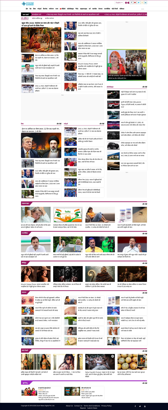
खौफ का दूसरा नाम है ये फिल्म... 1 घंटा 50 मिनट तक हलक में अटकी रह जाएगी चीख (66, 373)
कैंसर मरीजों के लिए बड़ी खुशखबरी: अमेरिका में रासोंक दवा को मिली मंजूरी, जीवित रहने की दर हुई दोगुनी (47, 300)
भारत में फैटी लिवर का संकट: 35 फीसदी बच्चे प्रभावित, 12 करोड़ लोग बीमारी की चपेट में (97, 226)
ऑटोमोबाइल (70, 9)
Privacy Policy (106, 406)
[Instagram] (142, 2)
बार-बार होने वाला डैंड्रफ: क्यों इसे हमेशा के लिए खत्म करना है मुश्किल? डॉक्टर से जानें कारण (35, 226)
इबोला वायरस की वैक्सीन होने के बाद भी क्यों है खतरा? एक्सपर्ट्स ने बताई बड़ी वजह (90, 339)
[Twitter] (138, 2)
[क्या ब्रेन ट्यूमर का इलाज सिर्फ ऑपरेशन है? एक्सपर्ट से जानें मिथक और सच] (28, 331)
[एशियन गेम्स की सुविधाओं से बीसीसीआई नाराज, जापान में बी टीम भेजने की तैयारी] (70, 192)
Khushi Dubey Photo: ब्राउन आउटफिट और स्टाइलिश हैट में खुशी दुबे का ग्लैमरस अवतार (90, 66)
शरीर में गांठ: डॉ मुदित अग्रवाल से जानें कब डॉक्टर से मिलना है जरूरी (133, 309)
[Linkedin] (145, 2)
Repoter (83, 408)
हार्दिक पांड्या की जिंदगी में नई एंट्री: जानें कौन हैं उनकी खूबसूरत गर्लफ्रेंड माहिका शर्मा (34, 373)
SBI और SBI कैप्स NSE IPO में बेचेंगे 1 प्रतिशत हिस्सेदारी (89, 34)
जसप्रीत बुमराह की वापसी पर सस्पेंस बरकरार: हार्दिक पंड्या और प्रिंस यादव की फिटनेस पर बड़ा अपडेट (89, 151)
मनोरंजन (51, 9)
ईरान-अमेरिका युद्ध (37, 18)
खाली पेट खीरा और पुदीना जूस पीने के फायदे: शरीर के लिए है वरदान (90, 319)
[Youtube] (134, 2)
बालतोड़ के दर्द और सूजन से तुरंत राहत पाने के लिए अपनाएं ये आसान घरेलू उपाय (90, 309)
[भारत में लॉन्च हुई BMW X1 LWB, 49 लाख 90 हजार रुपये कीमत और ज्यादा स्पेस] (113, 125)
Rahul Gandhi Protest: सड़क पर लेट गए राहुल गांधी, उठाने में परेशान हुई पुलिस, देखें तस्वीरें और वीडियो (100, 374)
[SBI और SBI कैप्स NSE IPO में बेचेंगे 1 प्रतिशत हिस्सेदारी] (70, 36)
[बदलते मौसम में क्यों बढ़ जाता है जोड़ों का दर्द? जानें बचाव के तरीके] (113, 331)
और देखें (59, 124)
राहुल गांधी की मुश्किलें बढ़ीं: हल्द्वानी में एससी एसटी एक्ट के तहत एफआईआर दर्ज (47, 66)
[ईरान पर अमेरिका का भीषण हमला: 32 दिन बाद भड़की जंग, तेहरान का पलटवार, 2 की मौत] (28, 58)
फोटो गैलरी (115, 9)
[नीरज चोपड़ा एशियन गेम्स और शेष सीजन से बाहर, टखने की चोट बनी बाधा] (70, 162)
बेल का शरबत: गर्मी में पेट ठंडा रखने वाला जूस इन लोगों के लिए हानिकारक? (131, 373)
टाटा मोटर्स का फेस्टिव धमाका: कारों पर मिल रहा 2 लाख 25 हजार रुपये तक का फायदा (133, 154)
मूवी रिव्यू (25, 383)
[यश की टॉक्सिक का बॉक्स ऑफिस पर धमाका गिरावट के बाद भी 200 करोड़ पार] (132, 274)
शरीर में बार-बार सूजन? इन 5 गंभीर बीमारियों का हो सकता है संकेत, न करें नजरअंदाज (47, 319)
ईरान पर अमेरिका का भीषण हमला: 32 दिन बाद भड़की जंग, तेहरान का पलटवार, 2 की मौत (47, 57)
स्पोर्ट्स (39, 9)
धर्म (90, 9)
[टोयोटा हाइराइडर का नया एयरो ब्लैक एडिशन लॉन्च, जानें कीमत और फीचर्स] (113, 145)
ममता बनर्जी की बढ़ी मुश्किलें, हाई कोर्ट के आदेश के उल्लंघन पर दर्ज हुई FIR (67, 256)
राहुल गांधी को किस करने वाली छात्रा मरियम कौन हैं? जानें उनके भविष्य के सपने (100, 256)
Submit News (92, 408)
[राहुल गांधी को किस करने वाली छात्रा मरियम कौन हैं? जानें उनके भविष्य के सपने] (100, 244)
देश (30, 9)
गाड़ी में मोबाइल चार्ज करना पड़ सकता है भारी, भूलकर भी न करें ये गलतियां (133, 93)
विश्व (34, 9)
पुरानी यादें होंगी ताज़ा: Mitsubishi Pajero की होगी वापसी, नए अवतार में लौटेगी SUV (133, 104)
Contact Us (78, 406)
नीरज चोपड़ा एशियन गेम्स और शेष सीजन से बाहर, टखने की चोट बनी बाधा (90, 160)
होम (27, 9)
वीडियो (63, 9)
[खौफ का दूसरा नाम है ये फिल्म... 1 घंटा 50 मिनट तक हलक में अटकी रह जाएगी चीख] (68, 362)
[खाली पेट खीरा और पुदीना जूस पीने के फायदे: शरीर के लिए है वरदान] (70, 321)
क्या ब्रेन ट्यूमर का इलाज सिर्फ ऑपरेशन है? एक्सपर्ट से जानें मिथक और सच (47, 329)
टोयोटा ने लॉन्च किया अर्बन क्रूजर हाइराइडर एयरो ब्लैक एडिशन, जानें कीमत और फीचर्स (133, 134)
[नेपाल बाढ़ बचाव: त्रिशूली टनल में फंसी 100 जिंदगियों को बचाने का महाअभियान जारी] (28, 78)
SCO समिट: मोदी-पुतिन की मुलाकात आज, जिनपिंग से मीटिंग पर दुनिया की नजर (90, 24)
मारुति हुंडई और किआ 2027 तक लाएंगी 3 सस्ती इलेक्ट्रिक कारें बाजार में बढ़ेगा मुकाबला (133, 113)
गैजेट (77, 9)
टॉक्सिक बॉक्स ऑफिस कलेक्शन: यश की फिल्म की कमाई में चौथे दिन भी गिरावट (67, 285)
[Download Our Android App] (126, 2)
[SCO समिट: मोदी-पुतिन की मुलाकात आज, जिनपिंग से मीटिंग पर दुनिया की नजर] (70, 26)
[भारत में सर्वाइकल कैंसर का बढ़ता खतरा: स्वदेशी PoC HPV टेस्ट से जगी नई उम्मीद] (113, 321)
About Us (69, 406)
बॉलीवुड (24, 263)
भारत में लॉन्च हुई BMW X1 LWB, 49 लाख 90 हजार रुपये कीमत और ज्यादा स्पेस (133, 123)
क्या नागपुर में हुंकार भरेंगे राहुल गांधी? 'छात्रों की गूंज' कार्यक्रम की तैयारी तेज (132, 256)
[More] (142, 9)
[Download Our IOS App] (128, 2)
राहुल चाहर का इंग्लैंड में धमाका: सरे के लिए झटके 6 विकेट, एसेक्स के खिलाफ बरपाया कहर (90, 171)
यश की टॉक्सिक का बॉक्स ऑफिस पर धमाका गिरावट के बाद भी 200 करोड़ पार (132, 285)
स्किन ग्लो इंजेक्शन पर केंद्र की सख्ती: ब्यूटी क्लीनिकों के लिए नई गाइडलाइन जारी (133, 339)
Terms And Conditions (92, 406)
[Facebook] (131, 2)
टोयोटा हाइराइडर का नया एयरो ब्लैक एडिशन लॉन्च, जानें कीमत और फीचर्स (133, 144)
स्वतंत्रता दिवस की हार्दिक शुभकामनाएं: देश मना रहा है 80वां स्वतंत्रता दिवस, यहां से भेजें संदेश (67, 226)
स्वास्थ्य (24, 292)
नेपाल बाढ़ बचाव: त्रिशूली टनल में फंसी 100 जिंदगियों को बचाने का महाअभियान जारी (51, 14)
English (118, 3)
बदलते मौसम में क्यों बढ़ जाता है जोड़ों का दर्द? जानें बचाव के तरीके (133, 329)
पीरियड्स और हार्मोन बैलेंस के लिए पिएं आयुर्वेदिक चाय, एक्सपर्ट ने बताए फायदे (88, 329)
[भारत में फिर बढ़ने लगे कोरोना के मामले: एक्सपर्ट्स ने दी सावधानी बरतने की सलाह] (28, 311)
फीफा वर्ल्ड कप (49, 18)
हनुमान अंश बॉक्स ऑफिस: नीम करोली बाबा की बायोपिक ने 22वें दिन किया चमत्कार (98, 285)
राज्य (56, 9)
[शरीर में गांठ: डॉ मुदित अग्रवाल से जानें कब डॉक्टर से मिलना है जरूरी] (113, 311)
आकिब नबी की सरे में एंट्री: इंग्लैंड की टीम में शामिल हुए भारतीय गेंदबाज (90, 140)
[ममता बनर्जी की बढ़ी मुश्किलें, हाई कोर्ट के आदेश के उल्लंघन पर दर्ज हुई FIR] (68, 244)
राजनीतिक (107, 9)
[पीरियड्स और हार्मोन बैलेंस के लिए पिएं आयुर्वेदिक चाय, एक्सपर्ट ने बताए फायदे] (70, 331)
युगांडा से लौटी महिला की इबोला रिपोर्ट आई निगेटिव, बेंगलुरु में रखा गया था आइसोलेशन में (47, 339)
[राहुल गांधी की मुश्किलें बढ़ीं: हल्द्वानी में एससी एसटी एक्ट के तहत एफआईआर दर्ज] (28, 68)
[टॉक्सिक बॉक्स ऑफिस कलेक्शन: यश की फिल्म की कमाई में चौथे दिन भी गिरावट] (68, 274)
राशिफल (122, 9)
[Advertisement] (62, 108)
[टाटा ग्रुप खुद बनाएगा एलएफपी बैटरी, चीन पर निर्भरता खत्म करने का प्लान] (113, 166)
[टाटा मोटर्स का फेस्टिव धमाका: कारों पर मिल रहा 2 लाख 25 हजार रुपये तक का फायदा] (113, 156)
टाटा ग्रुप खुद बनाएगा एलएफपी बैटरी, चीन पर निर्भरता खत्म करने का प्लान (133, 164)
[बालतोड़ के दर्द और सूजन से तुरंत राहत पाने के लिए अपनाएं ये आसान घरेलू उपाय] (70, 311)
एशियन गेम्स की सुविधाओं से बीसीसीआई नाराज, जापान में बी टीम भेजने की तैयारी (89, 191)
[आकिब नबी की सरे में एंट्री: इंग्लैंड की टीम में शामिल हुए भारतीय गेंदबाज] (70, 142)
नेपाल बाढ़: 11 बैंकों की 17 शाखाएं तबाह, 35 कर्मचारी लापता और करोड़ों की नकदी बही (90, 75)
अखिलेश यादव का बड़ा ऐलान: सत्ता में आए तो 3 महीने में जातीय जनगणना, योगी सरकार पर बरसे (90, 86)
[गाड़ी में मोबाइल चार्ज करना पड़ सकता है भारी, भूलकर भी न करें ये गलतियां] (113, 95)
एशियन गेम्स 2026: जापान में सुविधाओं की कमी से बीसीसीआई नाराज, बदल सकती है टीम (90, 182)
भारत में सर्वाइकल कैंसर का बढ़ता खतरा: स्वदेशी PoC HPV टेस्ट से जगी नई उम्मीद (132, 319)
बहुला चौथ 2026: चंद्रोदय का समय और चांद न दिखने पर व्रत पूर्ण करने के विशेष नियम (40, 24)
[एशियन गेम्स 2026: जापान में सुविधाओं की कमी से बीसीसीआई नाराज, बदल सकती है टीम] (70, 182)
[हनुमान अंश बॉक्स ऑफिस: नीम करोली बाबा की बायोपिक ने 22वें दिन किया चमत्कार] (100, 274)
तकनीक (94, 9)
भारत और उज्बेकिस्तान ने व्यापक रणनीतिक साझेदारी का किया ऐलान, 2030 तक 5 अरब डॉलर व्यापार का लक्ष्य (90, 45)
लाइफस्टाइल (83, 9)
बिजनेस (45, 9)
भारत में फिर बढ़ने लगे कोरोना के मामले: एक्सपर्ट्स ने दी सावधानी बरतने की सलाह (46, 309)
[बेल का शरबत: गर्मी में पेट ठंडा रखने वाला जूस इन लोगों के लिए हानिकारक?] (132, 362)
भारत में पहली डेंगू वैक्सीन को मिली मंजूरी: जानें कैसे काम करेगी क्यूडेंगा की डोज (132, 226)
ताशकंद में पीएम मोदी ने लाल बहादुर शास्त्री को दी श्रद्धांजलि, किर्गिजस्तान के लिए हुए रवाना (90, 56)
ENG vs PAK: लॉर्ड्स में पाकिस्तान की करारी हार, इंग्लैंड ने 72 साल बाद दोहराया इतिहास (111, 14)
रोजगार (100, 9)
